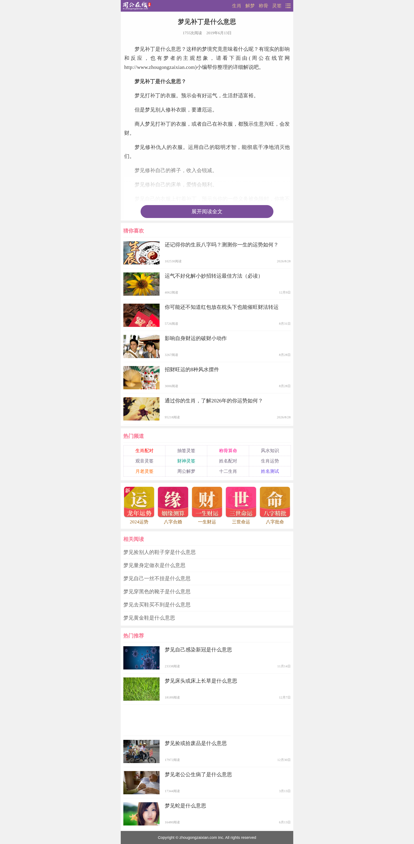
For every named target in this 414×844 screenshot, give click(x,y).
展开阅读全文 (207, 211)
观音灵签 (144, 461)
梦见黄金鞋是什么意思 (149, 618)
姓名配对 (228, 461)
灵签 (277, 5)
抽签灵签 (186, 450)
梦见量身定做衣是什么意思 (154, 565)
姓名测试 (270, 471)
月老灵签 (144, 471)
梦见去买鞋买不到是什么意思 (157, 604)
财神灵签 (186, 461)
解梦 (250, 5)
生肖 (237, 5)
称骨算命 (228, 450)
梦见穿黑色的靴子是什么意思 (157, 591)
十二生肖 (228, 471)
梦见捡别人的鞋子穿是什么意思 (159, 552)
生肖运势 (270, 461)
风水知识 (270, 450)
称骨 (263, 5)
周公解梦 (186, 471)
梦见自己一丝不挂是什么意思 (157, 578)
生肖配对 (144, 450)
